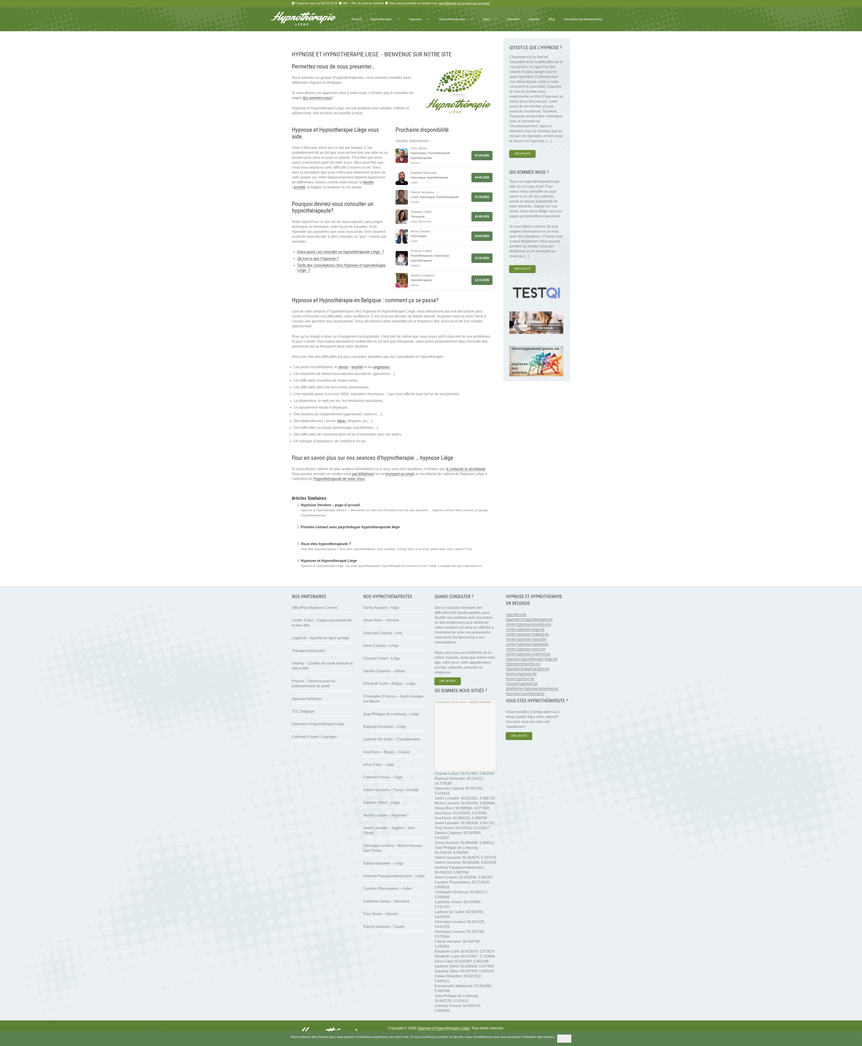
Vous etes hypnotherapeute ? (326, 544)
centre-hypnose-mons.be (525, 649)
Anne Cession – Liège (381, 645)
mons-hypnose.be (520, 678)
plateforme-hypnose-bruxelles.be (532, 688)
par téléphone (447, 3)
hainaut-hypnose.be (522, 683)
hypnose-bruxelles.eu (523, 664)
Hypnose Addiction (307, 699)
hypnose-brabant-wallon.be (528, 669)
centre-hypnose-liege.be (525, 629)
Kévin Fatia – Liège (378, 764)
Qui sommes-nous (317, 98)
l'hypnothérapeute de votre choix (339, 479)
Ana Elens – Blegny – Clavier (386, 752)
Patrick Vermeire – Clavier (384, 927)
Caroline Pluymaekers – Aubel (387, 888)
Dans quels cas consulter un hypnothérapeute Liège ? (340, 252)
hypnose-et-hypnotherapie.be (529, 619)
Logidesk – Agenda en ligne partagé (320, 638)
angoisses (381, 367)
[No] (856, 1038)
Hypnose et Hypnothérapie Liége (318, 724)
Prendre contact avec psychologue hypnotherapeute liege (350, 527)
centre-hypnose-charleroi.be (528, 654)
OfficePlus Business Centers (314, 608)
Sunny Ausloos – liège (381, 608)
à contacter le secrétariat (465, 469)
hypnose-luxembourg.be (525, 693)
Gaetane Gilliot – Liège (381, 802)
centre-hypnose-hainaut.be (527, 644)
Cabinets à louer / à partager (314, 737)
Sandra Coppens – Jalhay (384, 671)
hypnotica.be (516, 614)
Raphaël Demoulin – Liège (384, 727)
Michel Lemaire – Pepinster (385, 815)
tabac (341, 421)
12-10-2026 (482, 258)
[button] (397, 19)
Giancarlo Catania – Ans (382, 633)
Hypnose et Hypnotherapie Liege (329, 561)
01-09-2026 (482, 155)
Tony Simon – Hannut (380, 914)
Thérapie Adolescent (308, 651)
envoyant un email (477, 3)
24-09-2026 (482, 216)
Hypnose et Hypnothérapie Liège (443, 1028)
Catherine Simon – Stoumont (386, 901)
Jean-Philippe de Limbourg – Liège (391, 714)
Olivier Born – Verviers (381, 620)
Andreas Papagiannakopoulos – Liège (393, 876)
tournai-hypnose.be (521, 674)
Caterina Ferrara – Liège (382, 777)
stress (343, 367)
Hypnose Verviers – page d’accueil (330, 505)
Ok (564, 1038)
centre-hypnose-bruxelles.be (528, 624)
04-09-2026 (482, 177)
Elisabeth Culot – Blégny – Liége (389, 683)
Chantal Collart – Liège (381, 658)
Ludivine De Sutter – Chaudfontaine (391, 739)
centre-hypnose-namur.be (526, 639)
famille (368, 182)
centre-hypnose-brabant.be (527, 634)
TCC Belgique (303, 711)
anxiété (299, 187)
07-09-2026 (482, 197)
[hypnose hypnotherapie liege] (312, 19)
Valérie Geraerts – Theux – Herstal (390, 790)
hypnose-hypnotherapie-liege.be (532, 659)
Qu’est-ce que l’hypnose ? (318, 258)
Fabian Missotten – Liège (383, 863)
